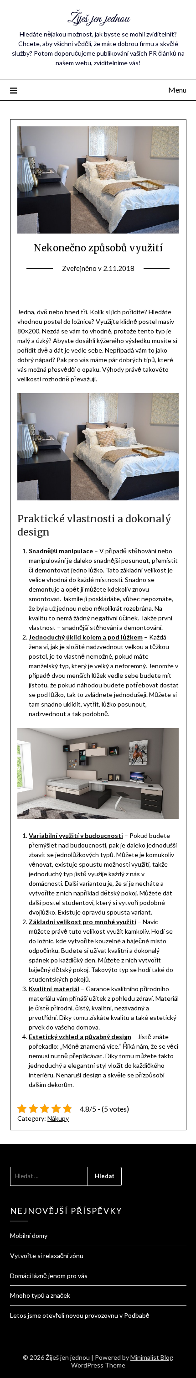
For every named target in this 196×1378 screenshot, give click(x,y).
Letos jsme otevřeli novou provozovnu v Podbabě (80, 1315)
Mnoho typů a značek (40, 1295)
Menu (177, 89)
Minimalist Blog (151, 1357)
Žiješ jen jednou (98, 18)
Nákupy (58, 1118)
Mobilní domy (28, 1235)
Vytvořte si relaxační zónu (46, 1255)
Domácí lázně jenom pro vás (49, 1275)
